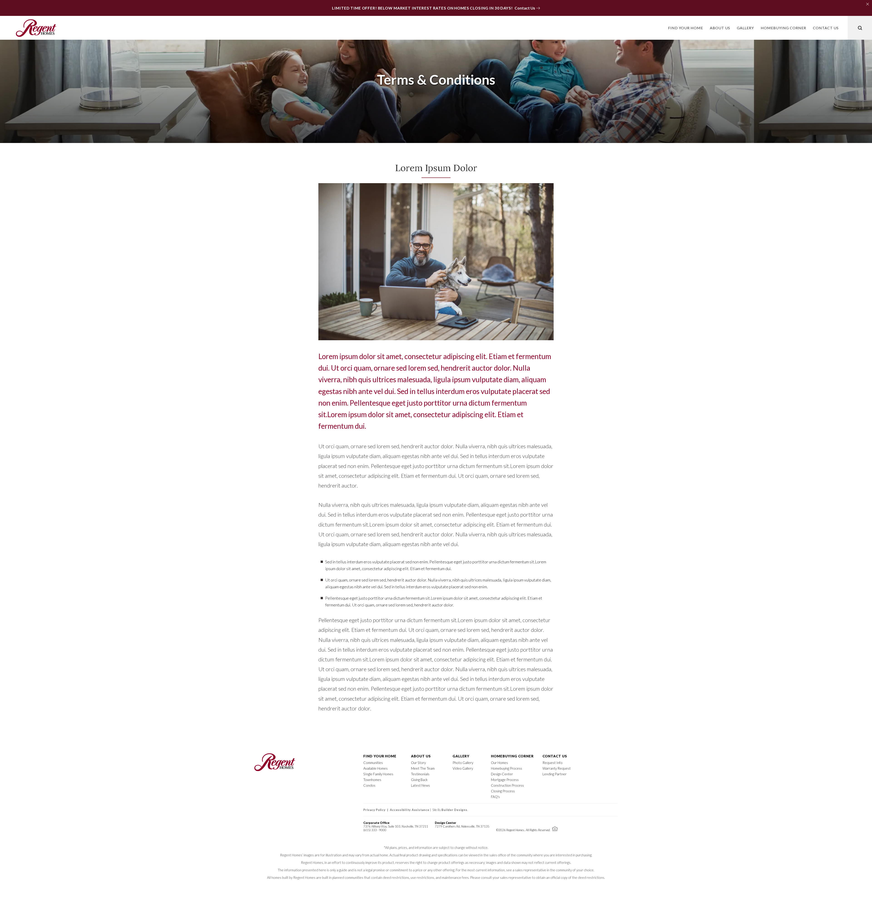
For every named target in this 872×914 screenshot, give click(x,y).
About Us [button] (720, 28)
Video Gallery (463, 768)
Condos (369, 785)
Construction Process (507, 785)
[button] (867, 3)
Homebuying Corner (512, 756)
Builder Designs (454, 810)
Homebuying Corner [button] (783, 28)
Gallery (745, 28)
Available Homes (375, 768)
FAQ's (495, 797)
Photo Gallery (463, 763)
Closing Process (503, 791)
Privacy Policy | (376, 810)
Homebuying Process (506, 768)
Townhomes (372, 780)
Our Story (418, 763)
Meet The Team (423, 768)
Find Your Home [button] (685, 28)
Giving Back (419, 780)
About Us (421, 756)
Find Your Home (379, 756)
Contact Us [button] (826, 28)
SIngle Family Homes (378, 774)
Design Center (502, 774)
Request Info (552, 763)
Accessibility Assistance (409, 810)
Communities (373, 763)
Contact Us (555, 756)
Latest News (420, 785)
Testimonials (420, 774)
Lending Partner (555, 774)
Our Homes (499, 763)
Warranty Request (557, 768)
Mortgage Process (505, 780)
